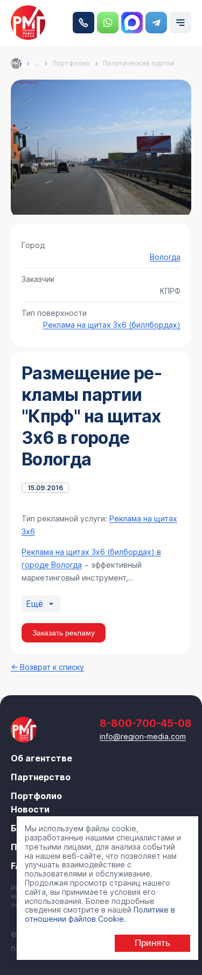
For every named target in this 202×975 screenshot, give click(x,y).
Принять (152, 943)
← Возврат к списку (47, 667)
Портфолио (36, 795)
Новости (30, 809)
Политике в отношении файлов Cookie (100, 914)
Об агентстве (41, 758)
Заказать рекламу (63, 632)
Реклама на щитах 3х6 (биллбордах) (111, 324)
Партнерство (41, 777)
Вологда (165, 257)
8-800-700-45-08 (83, 22)
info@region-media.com (143, 736)
